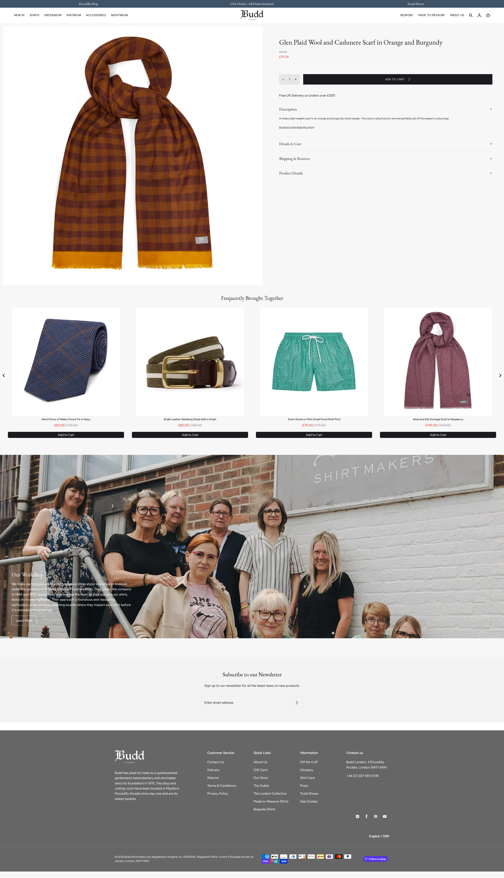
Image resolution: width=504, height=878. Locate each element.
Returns (213, 778)
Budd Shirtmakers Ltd (137, 856)
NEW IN (19, 15)
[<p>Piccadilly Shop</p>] (91, 3)
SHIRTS (34, 15)
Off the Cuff (309, 762)
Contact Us (215, 762)
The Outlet (261, 786)
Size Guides (308, 801)
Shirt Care (307, 778)
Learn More (24, 620)
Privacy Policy (217, 793)
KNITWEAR (74, 15)
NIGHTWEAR (119, 15)
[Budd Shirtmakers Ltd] (252, 15)
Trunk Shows (309, 793)
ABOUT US (457, 15)
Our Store (261, 778)
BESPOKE (406, 15)
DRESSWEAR (53, 15)
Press (304, 786)
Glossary (306, 770)
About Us (260, 762)
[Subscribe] (297, 703)
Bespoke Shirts (264, 809)
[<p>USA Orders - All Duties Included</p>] (252, 3)
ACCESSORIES (96, 15)
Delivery (213, 770)
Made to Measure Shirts (271, 801)
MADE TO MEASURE (431, 15)
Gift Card (260, 770)
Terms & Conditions (221, 786)
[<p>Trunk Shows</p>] (413, 3)
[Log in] (479, 15)
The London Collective (270, 793)
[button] (470, 15)
